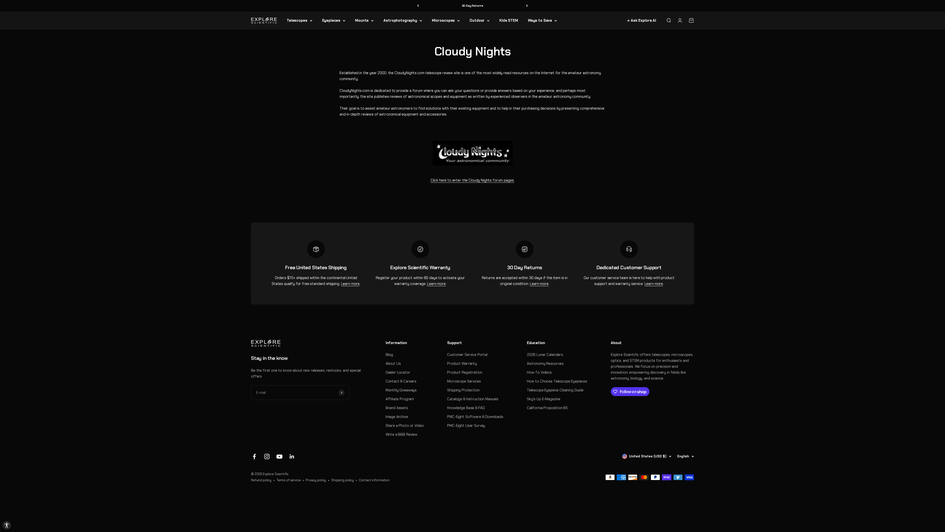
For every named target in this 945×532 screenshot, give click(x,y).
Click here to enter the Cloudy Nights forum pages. (473, 180)
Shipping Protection (463, 390)
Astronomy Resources (545, 363)
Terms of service (289, 480)
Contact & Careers (401, 381)
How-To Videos (539, 372)
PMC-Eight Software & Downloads (475, 416)
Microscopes (443, 20)
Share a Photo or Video (405, 425)
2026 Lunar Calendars (545, 354)
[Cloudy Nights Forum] (472, 153)
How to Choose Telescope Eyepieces (557, 381)
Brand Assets (397, 407)
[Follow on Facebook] (254, 456)
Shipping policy (342, 480)
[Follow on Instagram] (267, 456)
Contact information (374, 480)
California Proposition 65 (547, 407)
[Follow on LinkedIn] (292, 456)
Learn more (350, 283)
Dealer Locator (398, 372)
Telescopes (297, 20)
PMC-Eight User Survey (466, 425)
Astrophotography (400, 20)
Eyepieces (331, 20)
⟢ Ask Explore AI (641, 20)
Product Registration (464, 372)
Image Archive (397, 416)
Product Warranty (462, 363)
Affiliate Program (400, 399)
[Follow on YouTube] (279, 456)
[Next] (527, 5)
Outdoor (477, 20)
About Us (393, 363)
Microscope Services (464, 381)
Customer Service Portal (467, 354)
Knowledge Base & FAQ (466, 407)
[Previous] (418, 5)
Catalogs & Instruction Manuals (472, 399)
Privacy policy (316, 480)
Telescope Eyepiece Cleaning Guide (555, 390)
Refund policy (261, 480)
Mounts (362, 20)
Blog (389, 354)
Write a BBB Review (401, 434)
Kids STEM (508, 20)
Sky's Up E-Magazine (543, 399)
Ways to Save (540, 20)
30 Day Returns (472, 5)
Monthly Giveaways (401, 390)
